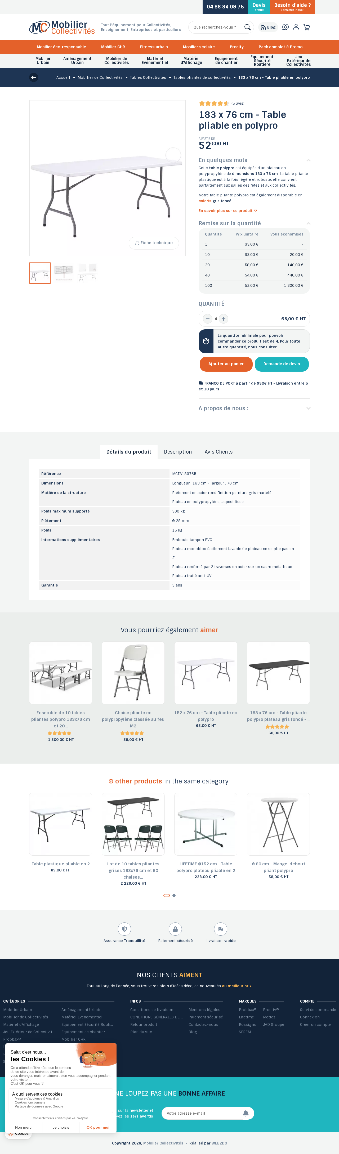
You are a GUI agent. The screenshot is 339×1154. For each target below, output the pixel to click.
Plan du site (141, 1032)
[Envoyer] (248, 1113)
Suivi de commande (318, 1009)
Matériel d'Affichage (21, 1024)
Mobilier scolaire (199, 47)
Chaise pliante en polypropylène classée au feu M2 (133, 719)
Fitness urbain (154, 47)
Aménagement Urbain (81, 1009)
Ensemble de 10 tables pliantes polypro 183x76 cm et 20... (60, 719)
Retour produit (143, 1024)
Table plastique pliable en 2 (61, 864)
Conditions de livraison (151, 1009)
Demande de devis (282, 364)
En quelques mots (223, 160)
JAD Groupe (273, 1024)
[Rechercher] (247, 27)
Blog (193, 1032)
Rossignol (248, 1024)
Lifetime (246, 1017)
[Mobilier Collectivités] (62, 32)
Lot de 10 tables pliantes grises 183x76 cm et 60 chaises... (133, 870)
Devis (259, 7)
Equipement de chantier (83, 1032)
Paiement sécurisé (206, 1017)
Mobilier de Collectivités (25, 1017)
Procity (237, 47)
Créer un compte (315, 1024)
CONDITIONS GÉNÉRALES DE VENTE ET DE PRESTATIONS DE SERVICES (156, 1017)
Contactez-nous (203, 1024)
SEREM (245, 1032)
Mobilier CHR (113, 47)
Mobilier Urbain (17, 1009)
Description (178, 452)
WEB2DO (219, 1143)
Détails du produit (128, 452)
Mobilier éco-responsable (61, 47)
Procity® (271, 1009)
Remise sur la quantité (230, 223)
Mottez (269, 1017)
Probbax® (12, 1039)
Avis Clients (219, 452)
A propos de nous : (223, 408)
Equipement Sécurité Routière (87, 1024)
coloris (205, 201)
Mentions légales (204, 1009)
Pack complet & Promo (280, 47)
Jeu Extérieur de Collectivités (29, 1032)
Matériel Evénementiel (81, 1017)
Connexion (310, 1017)
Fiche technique (157, 243)
